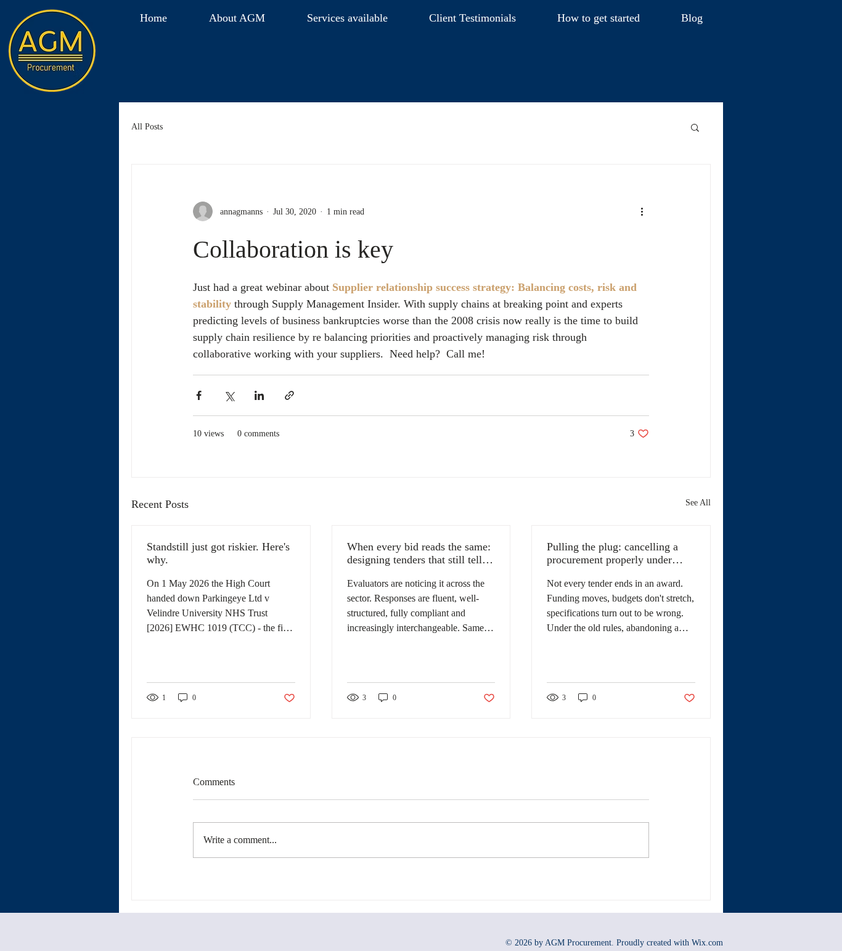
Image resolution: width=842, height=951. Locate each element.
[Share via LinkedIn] (259, 395)
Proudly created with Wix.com (669, 942)
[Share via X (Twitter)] (229, 395)
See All (698, 502)
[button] (237, 18)
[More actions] (641, 211)
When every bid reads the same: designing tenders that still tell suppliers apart (419, 553)
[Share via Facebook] (199, 395)
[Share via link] (289, 395)
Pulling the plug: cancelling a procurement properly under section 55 (612, 553)
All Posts (147, 126)
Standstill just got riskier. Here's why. (218, 553)
